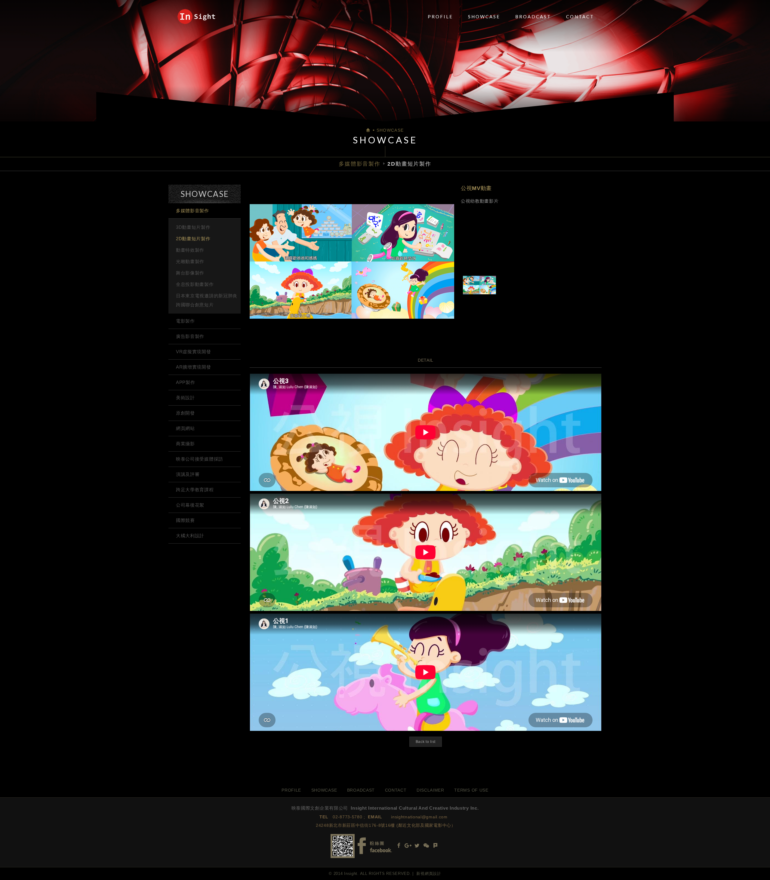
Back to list (426, 742)
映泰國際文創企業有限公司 (196, 16)
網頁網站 (185, 428)
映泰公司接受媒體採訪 (199, 458)
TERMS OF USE (471, 790)
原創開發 (185, 412)
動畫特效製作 (190, 250)
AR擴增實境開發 (193, 366)
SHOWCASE (484, 16)
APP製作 (185, 382)
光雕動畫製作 (190, 261)
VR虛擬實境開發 (193, 351)
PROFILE (440, 16)
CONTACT (580, 16)
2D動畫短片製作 (193, 238)
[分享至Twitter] (417, 846)
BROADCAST (533, 16)
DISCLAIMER (430, 790)
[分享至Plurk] (435, 846)
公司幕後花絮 (190, 504)
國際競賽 (185, 520)
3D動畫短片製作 (193, 227)
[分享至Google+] (408, 846)
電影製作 (185, 320)
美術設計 (185, 397)
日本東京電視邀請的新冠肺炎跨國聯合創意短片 (206, 300)
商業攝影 (185, 443)
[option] (352, 261)
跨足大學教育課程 (195, 489)
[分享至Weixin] (426, 846)
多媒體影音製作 (192, 210)
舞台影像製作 (190, 272)
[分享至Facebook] (398, 846)
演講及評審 (188, 474)
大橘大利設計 (190, 535)
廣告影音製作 (190, 336)
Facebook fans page (374, 846)
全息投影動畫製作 (195, 284)
